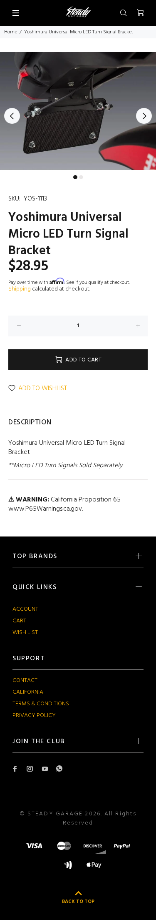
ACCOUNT (25, 609)
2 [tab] (81, 177)
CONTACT (24, 680)
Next (144, 116)
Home (10, 32)
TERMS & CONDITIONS (40, 704)
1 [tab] (75, 177)
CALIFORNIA (27, 692)
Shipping (19, 289)
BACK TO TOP (78, 901)
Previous (12, 116)
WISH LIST (25, 632)
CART (19, 621)
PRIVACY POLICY (34, 715)
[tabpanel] (78, 111)
